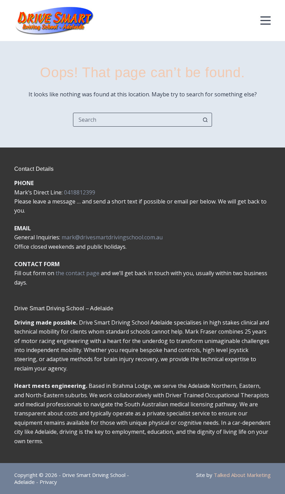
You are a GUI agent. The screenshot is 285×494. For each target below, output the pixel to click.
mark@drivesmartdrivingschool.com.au (112, 237)
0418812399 (79, 192)
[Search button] (205, 119)
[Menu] (265, 20)
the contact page (77, 273)
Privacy (48, 481)
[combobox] (135, 120)
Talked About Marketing (242, 474)
